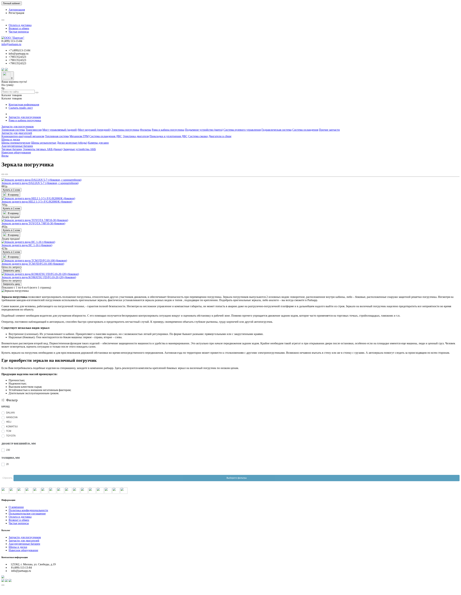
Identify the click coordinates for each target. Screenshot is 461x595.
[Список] (6, 174)
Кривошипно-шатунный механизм (22, 136)
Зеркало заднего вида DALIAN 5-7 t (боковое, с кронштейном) (40, 183)
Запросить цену (11, 270)
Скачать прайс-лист (21, 107)
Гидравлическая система (276, 129)
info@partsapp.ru (11, 44)
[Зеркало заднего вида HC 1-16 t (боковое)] (28, 241)
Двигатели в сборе (220, 136)
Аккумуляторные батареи (17, 145)
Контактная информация (24, 104)
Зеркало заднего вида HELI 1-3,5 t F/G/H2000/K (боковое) (36, 201)
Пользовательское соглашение (27, 513)
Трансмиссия (34, 129)
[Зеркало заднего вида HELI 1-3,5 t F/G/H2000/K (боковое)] (38, 198)
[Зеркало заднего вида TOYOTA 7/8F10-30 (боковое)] (34, 220)
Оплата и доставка (20, 25)
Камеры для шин (98, 142)
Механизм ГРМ (79, 136)
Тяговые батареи (11, 149)
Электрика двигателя (136, 136)
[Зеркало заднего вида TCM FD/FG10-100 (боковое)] (34, 260)
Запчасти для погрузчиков (25, 117)
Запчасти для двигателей (16, 133)
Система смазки (198, 136)
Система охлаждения (305, 129)
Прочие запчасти (329, 129)
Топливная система (57, 136)
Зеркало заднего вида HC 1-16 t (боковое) (26, 245)
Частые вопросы (19, 31)
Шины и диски (10, 139)
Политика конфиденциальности (28, 510)
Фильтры (145, 129)
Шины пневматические (15, 142)
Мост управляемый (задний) (59, 129)
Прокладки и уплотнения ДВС (168, 136)
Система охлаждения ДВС (105, 136)
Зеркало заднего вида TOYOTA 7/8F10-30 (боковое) (33, 223)
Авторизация (17, 9)
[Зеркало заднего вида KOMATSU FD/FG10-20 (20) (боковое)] (40, 274)
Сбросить (7, 478)
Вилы (4, 155)
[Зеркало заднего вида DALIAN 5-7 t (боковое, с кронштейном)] (41, 179)
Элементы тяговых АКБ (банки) (42, 149)
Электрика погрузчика (125, 129)
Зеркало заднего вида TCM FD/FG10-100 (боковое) (32, 263)
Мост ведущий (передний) (94, 129)
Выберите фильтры (237, 478)
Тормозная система (13, 129)
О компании (16, 507)
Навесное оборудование (16, 152)
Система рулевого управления (242, 129)
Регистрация (16, 12)
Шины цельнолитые (43, 142)
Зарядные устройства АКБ (79, 149)
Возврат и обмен (19, 28)
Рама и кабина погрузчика (25, 120)
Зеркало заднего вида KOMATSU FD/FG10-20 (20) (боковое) (38, 277)
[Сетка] (2, 174)
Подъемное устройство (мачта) (204, 129)
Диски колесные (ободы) (72, 142)
